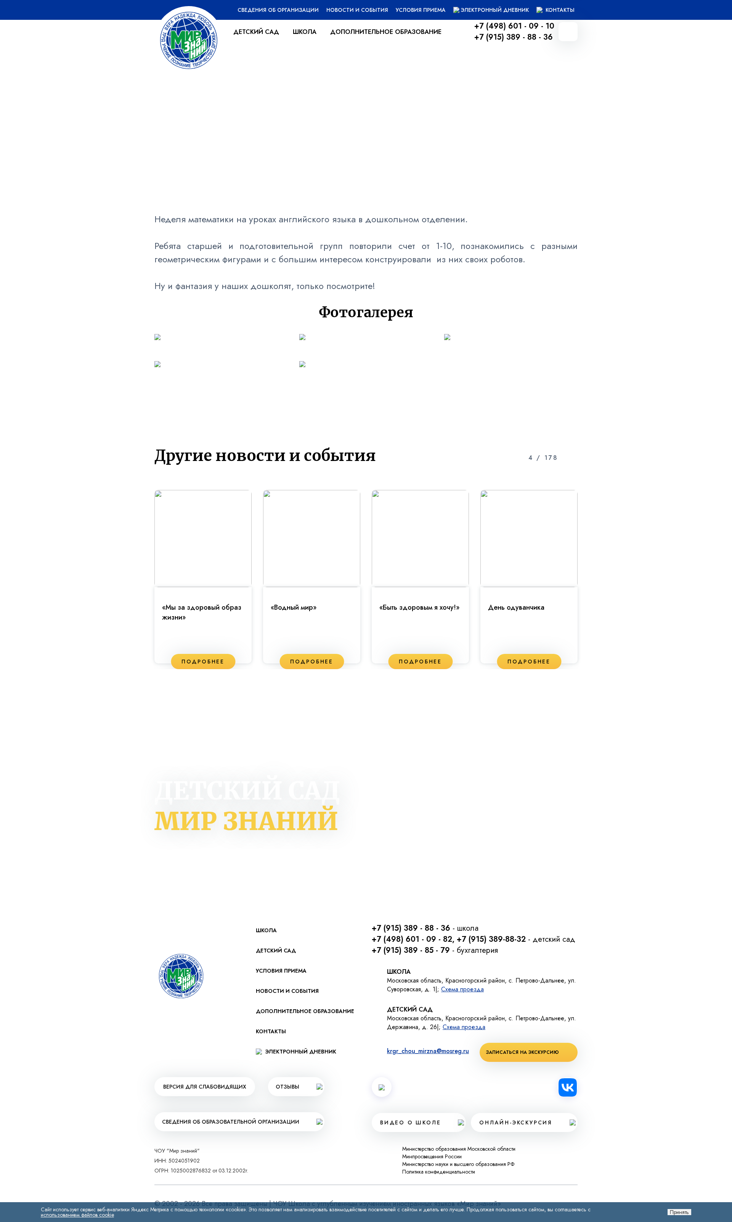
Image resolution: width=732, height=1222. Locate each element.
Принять (679, 1212)
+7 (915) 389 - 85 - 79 (411, 950)
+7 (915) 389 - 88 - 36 (513, 37)
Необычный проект (518, 607)
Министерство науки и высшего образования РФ (458, 1164)
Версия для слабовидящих (204, 1086)
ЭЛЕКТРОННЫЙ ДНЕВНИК (495, 10)
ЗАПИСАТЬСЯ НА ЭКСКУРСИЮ (522, 1052)
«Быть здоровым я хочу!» (311, 607)
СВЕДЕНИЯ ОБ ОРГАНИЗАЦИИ (278, 10)
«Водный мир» (185, 607)
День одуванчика (407, 607)
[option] (203, 576)
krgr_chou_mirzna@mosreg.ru (428, 1051)
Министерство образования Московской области (458, 1149)
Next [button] (568, 457)
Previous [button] (522, 457)
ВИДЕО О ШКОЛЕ (410, 1122)
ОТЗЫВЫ (287, 1086)
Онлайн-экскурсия (515, 1122)
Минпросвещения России (432, 1156)
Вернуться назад (552, 91)
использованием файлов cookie (77, 1215)
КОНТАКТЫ (559, 10)
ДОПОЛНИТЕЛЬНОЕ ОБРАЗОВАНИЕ (385, 31)
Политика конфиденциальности (438, 1171)
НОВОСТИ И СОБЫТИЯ (357, 10)
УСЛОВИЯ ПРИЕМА (421, 10)
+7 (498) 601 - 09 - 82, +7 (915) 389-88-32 (449, 939)
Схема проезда (462, 989)
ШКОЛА (304, 31)
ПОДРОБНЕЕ (203, 661)
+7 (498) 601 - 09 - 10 (514, 26)
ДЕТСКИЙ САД (256, 31)
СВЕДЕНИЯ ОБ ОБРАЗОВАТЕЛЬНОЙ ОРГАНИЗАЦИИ (230, 1122)
